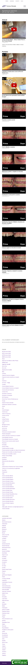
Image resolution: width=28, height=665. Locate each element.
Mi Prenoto (14, 337)
